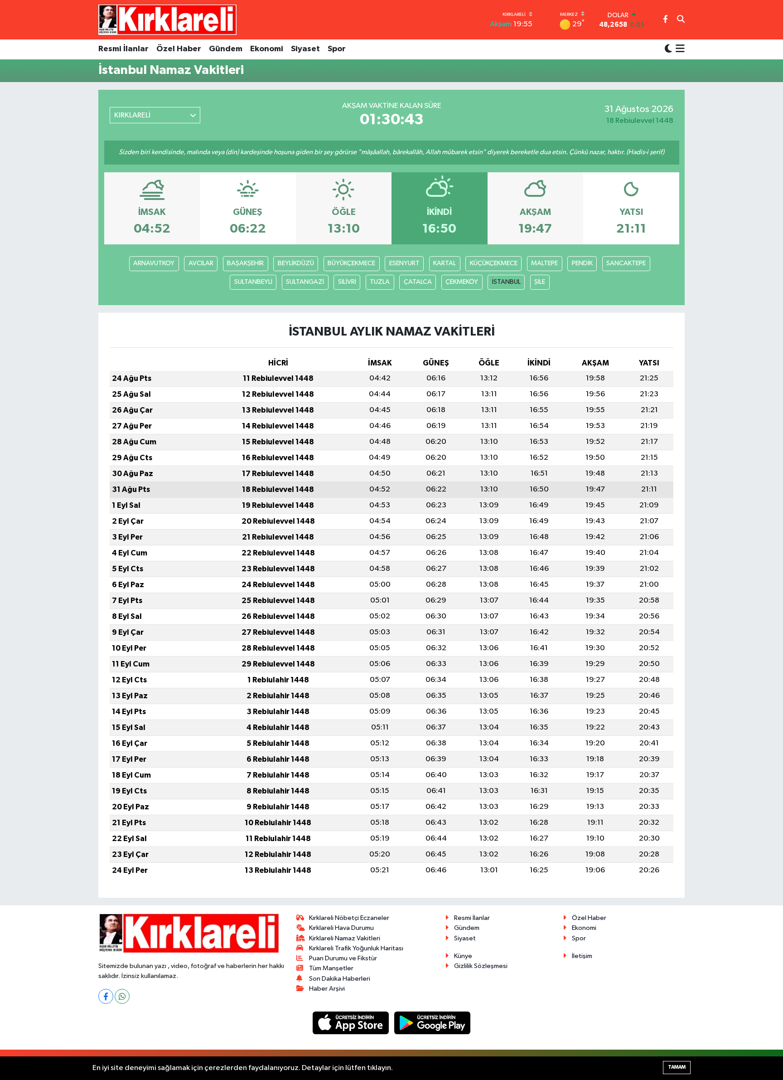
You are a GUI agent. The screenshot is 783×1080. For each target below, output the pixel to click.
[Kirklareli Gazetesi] (167, 19)
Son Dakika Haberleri (339, 978)
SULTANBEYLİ (253, 281)
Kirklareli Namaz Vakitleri (344, 938)
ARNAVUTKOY (153, 263)
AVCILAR (200, 263)
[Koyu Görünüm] (668, 49)
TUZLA (380, 281)
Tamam (677, 1067)
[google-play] (432, 1022)
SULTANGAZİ (305, 281)
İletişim (582, 956)
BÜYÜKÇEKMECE (351, 263)
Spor (337, 49)
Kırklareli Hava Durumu (341, 927)
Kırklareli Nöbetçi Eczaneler (349, 918)
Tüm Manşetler (331, 968)
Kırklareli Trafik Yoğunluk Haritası (356, 948)
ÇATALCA (418, 281)
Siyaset (305, 49)
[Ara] (681, 20)
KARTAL (444, 263)
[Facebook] (105, 996)
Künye (463, 956)
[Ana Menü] (678, 49)
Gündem (225, 49)
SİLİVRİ (347, 281)
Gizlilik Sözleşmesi (481, 966)
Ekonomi (266, 49)
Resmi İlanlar (123, 49)
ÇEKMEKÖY (461, 281)
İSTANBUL (506, 281)
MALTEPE (544, 263)
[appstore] (351, 1022)
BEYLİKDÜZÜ (296, 263)
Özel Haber (178, 49)
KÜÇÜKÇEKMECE (493, 263)
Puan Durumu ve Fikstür (343, 958)
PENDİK (582, 263)
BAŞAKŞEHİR (245, 263)
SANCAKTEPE (626, 263)
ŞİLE (539, 281)
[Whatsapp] (122, 996)
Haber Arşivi (327, 988)
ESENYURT (404, 263)
